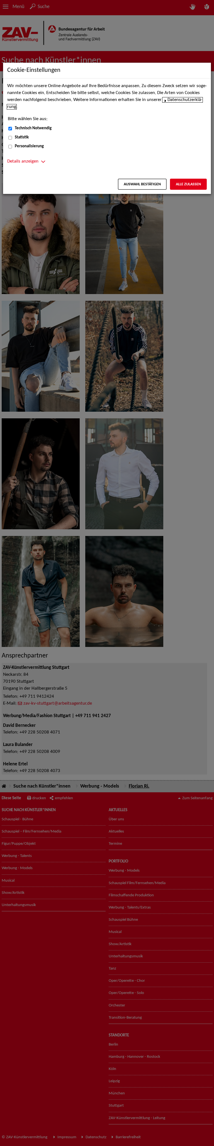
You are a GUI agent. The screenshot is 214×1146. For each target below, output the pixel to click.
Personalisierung (29, 146)
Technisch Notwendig (33, 128)
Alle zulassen (188, 184)
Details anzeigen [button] (22, 161)
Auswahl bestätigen (142, 184)
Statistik (22, 137)
